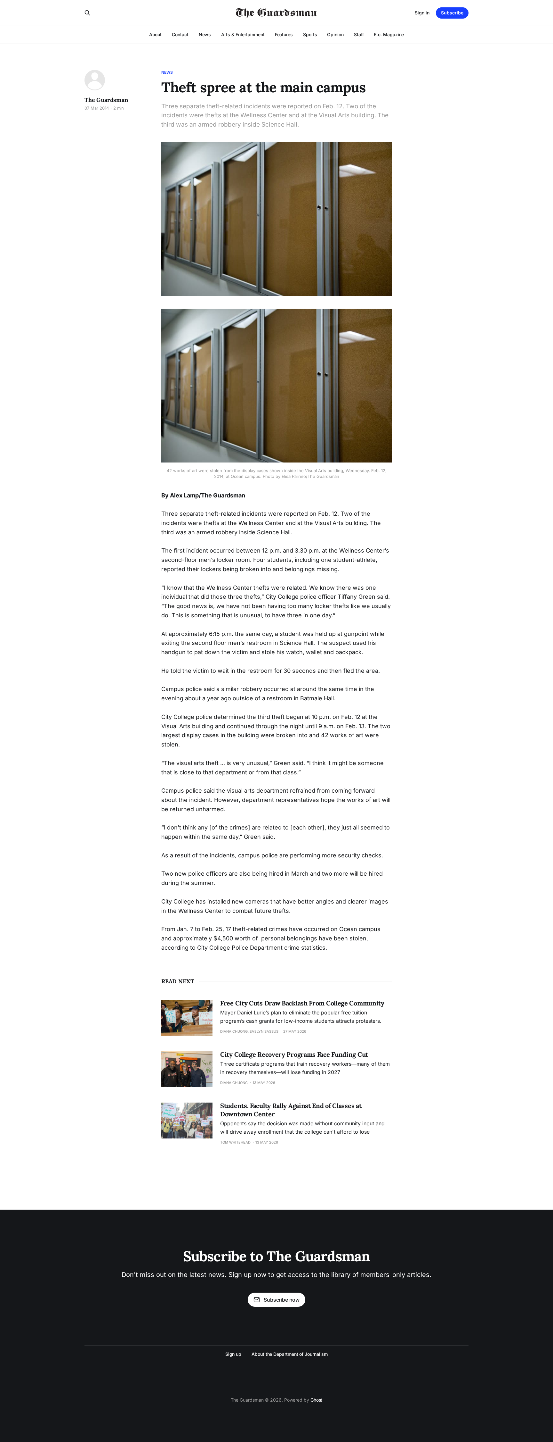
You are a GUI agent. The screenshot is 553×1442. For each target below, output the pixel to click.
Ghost (316, 1400)
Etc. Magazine (389, 34)
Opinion (335, 34)
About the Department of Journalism (290, 1354)
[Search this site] (87, 13)
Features (284, 34)
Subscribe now (282, 1299)
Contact (180, 34)
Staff (359, 34)
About (155, 34)
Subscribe (452, 12)
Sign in (422, 12)
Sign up (233, 1354)
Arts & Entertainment (242, 34)
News (205, 34)
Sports (310, 34)
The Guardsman (106, 100)
